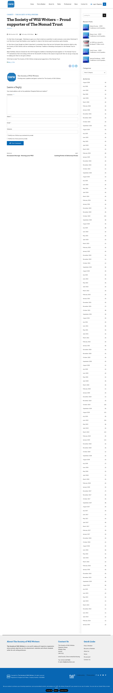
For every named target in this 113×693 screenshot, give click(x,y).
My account (87, 657)
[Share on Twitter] (73, 66)
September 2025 (87, 125)
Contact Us (84, 4)
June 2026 (85, 90)
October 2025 (86, 122)
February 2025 (87, 153)
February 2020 (87, 389)
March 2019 (86, 432)
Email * (9, 123)
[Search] (104, 4)
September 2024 (87, 173)
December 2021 (87, 302)
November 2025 (87, 118)
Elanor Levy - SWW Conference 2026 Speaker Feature (97, 35)
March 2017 (86, 526)
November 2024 (87, 165)
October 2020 (86, 357)
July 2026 (85, 86)
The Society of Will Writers (26, 15)
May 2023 (85, 236)
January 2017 (86, 534)
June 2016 (85, 550)
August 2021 (86, 318)
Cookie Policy (63, 690)
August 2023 (86, 224)
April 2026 (85, 98)
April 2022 (85, 286)
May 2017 (85, 518)
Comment (10, 95)
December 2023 (87, 208)
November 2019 (87, 400)
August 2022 (86, 271)
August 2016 (86, 546)
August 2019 (86, 412)
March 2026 (86, 102)
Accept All (49, 690)
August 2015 (86, 585)
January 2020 (86, 393)
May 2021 (85, 330)
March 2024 (86, 196)
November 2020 (87, 353)
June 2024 (85, 184)
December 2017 (87, 491)
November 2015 (87, 577)
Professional (67, 4)
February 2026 (87, 106)
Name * (9, 116)
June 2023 (85, 232)
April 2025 (85, 145)
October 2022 (86, 263)
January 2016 (86, 569)
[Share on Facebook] (70, 66)
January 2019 (86, 440)
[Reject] (111, 688)
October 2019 (86, 404)
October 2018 (86, 452)
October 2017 (86, 499)
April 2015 (85, 601)
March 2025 (86, 149)
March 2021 (86, 338)
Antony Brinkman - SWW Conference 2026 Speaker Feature (97, 59)
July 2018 (85, 463)
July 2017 (85, 510)
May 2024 (85, 188)
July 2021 (85, 322)
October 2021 (86, 310)
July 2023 (85, 228)
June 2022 (85, 279)
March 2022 (86, 290)
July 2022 (85, 275)
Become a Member (89, 648)
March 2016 (86, 562)
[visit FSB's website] (72, 676)
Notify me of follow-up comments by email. (21, 135)
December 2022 (87, 255)
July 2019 (85, 416)
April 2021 (85, 334)
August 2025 (86, 129)
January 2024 (86, 204)
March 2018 (86, 479)
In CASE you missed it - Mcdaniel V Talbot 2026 (97, 43)
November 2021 (87, 306)
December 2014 (87, 609)
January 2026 (86, 110)
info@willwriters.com (68, 662)
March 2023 (86, 243)
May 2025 (85, 141)
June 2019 (85, 420)
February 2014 (87, 620)
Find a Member (41, 4)
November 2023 (87, 212)
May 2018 (85, 471)
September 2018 (87, 455)
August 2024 (86, 177)
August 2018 (86, 459)
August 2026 (86, 82)
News (76, 4)
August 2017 (86, 506)
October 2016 (86, 542)
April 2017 (85, 522)
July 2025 (85, 133)
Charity (10, 15)
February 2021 (87, 342)
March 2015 (86, 605)
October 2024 (86, 169)
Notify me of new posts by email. (18, 139)
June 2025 (85, 137)
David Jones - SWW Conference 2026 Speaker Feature (97, 51)
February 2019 (87, 436)
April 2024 (85, 192)
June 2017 (85, 514)
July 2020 (85, 369)
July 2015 (85, 589)
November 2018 (87, 448)
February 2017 (87, 530)
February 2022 (87, 294)
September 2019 (87, 408)
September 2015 (87, 581)
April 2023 (85, 239)
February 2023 (87, 247)
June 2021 (85, 326)
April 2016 (85, 558)
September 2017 (87, 503)
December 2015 (87, 573)
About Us (51, 4)
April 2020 (85, 381)
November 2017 (87, 495)
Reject (56, 690)
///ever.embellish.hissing (73, 657)
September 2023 (87, 220)
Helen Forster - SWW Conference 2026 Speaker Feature (97, 27)
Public (59, 4)
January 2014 (86, 624)
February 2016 (87, 565)
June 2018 (85, 467)
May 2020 (85, 377)
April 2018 (85, 475)
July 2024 (85, 180)
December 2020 (87, 349)
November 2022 (87, 259)
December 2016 (87, 538)
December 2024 (87, 161)
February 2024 (87, 200)
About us (86, 651)
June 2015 (85, 593)
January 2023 (86, 251)
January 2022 (86, 298)
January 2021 (86, 345)
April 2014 (85, 617)
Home (32, 4)
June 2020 (85, 373)
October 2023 (86, 216)
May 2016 (85, 554)
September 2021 (87, 314)
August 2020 (86, 365)
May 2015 (85, 597)
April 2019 (85, 428)
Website (9, 129)
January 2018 (86, 487)
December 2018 (87, 444)
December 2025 (87, 114)
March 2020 (86, 385)
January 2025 (86, 157)
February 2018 (87, 483)
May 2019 (85, 424)
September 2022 (87, 267)
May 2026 (85, 94)
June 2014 (85, 613)
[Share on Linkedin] (76, 66)
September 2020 (87, 361)
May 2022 (85, 283)
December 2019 (87, 397)
